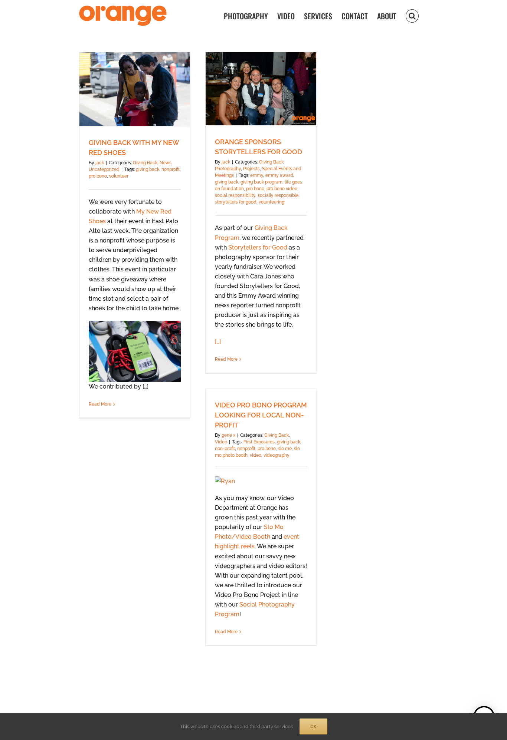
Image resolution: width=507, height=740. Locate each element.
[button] (412, 15)
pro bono (98, 176)
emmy (256, 175)
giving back (147, 169)
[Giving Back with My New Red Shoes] (134, 89)
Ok (313, 726)
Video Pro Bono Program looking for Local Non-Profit (261, 415)
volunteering (271, 202)
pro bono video (281, 188)
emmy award (279, 175)
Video (221, 442)
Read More (100, 404)
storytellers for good (235, 202)
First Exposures (259, 442)
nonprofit (170, 169)
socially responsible (278, 195)
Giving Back (145, 162)
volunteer (118, 176)
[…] (218, 341)
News (165, 162)
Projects (251, 168)
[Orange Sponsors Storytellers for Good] (261, 88)
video (255, 455)
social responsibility (235, 195)
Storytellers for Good (257, 247)
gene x (228, 435)
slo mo (285, 448)
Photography (228, 168)
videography (277, 455)
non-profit (225, 448)
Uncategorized (104, 169)
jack (99, 162)
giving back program (261, 182)
